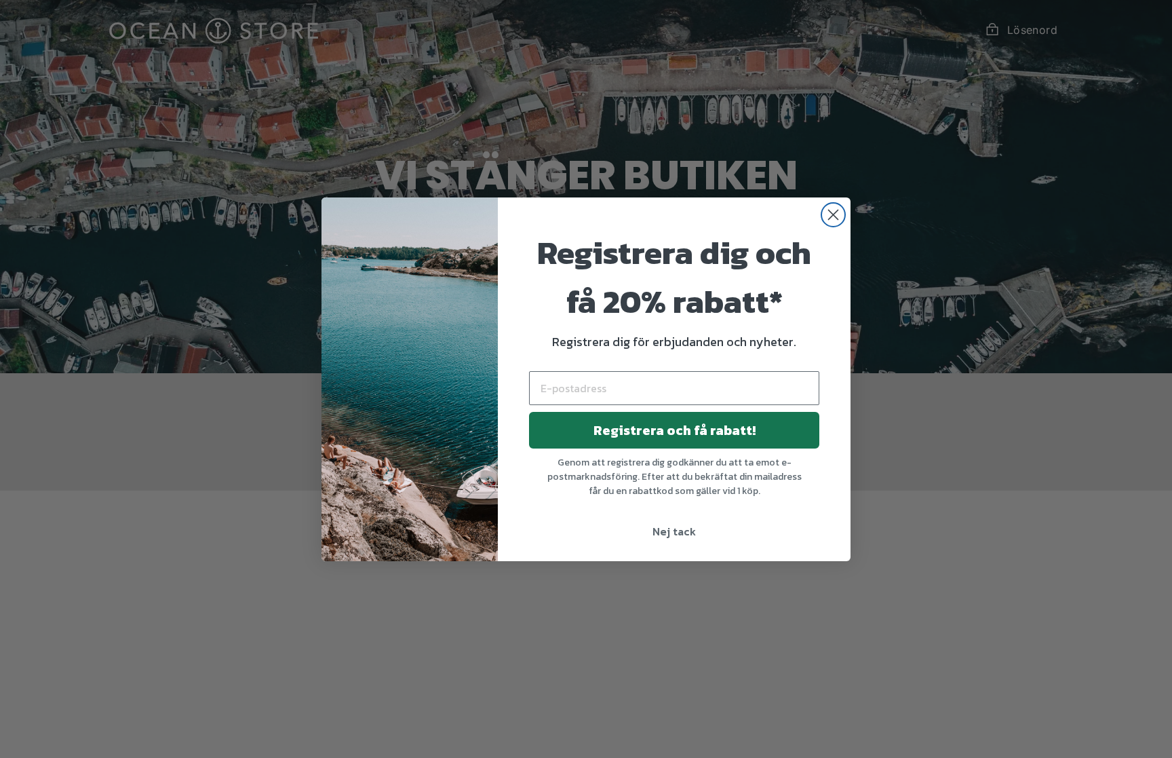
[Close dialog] (833, 215)
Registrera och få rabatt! (674, 430)
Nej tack (674, 531)
